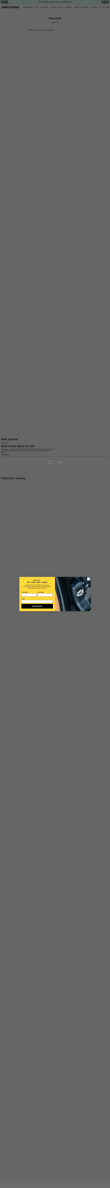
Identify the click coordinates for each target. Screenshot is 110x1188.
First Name (25, 592)
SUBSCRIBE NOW (37, 606)
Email (23, 599)
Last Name (41, 592)
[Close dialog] (88, 579)
